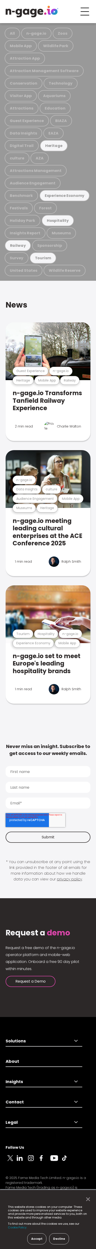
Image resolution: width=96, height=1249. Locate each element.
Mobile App (21, 46)
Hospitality (58, 220)
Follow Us (15, 1147)
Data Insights (23, 133)
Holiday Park (22, 220)
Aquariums (54, 95)
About (12, 1061)
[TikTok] (67, 1160)
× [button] (87, 1199)
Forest (45, 208)
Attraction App (25, 58)
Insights (14, 1081)
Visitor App (21, 95)
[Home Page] (32, 11)
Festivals (19, 208)
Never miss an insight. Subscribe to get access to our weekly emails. (48, 750)
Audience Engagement (32, 183)
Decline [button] (59, 1239)
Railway (18, 245)
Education (55, 108)
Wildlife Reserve (64, 270)
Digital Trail (22, 145)
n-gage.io (36, 33)
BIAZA (61, 120)
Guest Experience (27, 120)
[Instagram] (33, 1160)
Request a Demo (30, 981)
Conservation (23, 83)
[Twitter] (11, 1160)
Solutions (16, 1041)
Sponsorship (49, 245)
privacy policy (69, 879)
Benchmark (21, 195)
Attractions (21, 108)
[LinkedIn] (22, 1160)
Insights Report (25, 233)
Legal (12, 1122)
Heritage (53, 145)
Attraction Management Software (44, 70)
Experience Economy (65, 195)
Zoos (62, 33)
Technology (60, 83)
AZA (40, 158)
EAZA (53, 133)
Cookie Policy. (17, 1227)
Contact (15, 1102)
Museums (61, 233)
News (16, 304)
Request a (38, 933)
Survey (16, 258)
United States (23, 270)
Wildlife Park (55, 46)
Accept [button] (36, 1239)
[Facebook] (44, 1160)
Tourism (43, 258)
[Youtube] (56, 1160)
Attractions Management (36, 170)
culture (17, 158)
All (12, 33)
